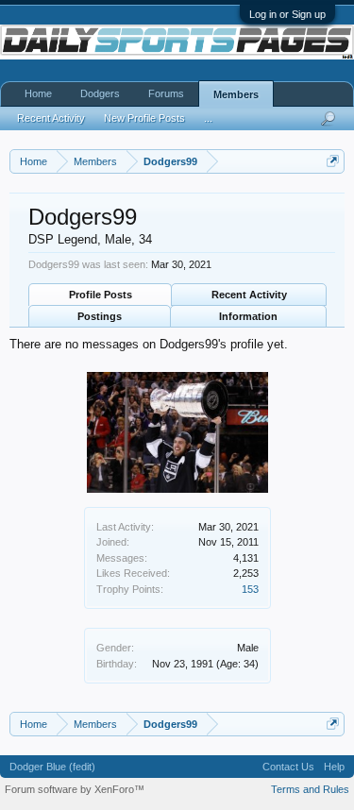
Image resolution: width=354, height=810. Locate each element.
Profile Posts (100, 294)
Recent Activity (249, 294)
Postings (99, 316)
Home (38, 93)
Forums (166, 93)
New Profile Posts (144, 118)
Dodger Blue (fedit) (52, 766)
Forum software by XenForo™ (74, 789)
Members (236, 94)
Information (248, 316)
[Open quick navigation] (333, 161)
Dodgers (100, 93)
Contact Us (288, 766)
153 (250, 589)
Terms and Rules (310, 789)
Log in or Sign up (287, 14)
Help (334, 766)
